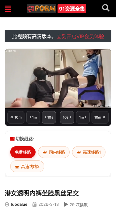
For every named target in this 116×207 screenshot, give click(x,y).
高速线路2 (30, 166)
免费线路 (23, 152)
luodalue (19, 204)
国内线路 (56, 152)
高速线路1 (91, 152)
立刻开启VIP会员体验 (80, 36)
